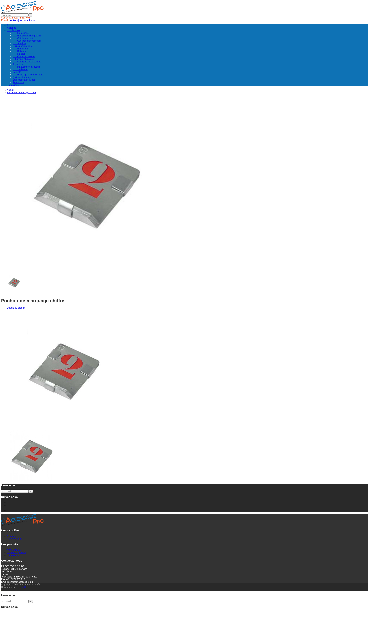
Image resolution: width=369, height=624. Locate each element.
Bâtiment (19, 51)
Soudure (19, 43)
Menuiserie (21, 33)
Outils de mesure (24, 56)
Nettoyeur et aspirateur (27, 61)
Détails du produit (16, 308)
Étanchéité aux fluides (24, 80)
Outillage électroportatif (27, 41)
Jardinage (20, 69)
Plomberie (20, 48)
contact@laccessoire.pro (22, 20)
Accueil (11, 25)
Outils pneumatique (23, 46)
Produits (13, 30)
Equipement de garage (27, 35)
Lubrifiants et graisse (23, 59)
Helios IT (21, 587)
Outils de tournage (22, 77)
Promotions (18, 82)
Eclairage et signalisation (28, 74)
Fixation (19, 54)
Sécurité (17, 72)
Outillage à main (23, 38)
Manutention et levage (26, 67)
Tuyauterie (18, 64)
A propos (11, 28)
